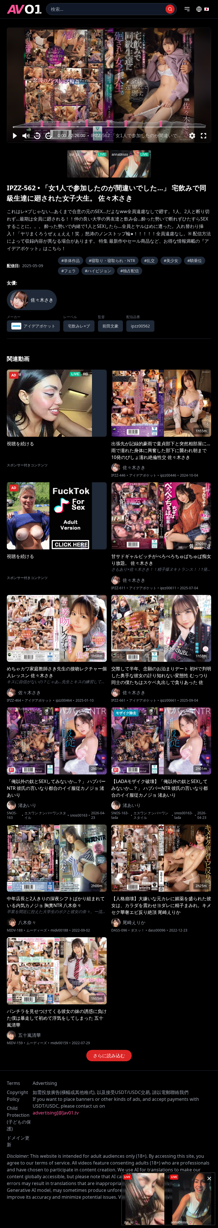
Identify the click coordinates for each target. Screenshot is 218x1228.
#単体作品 (70, 260)
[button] (14, 135)
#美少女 (171, 260)
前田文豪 (110, 326)
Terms (13, 1083)
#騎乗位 (194, 260)
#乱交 (149, 260)
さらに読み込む (109, 1055)
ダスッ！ (137, 930)
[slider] (109, 127)
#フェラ (68, 270)
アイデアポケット (142, 475)
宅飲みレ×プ (79, 326)
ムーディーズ (36, 930)
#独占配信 (129, 270)
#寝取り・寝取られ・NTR (112, 260)
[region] (109, 85)
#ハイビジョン (98, 270)
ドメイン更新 (18, 1141)
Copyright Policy (17, 1095)
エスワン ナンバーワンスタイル (45, 815)
